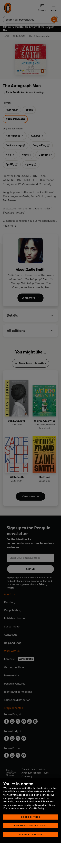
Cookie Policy (36, 808)
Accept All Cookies (30, 834)
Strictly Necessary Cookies (30, 825)
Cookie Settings (30, 817)
